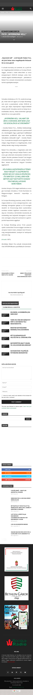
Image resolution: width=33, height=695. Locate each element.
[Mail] (12, 672)
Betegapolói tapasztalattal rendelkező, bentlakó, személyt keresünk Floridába (21, 507)
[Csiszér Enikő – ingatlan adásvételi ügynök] (6, 492)
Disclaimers (17, 678)
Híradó (4, 239)
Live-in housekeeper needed (19, 524)
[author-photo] (16, 290)
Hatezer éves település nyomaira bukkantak (19, 352)
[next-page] (5, 359)
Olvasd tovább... (11, 662)
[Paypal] (16, 672)
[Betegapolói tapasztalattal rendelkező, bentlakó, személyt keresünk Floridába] (6, 508)
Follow (28, 473)
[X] (20, 672)
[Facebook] (7, 672)
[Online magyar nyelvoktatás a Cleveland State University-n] (6, 534)
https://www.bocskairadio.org (16, 294)
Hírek (7, 12)
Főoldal (2, 12)
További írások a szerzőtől (11, 307)
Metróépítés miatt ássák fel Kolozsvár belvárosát (20, 344)
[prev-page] (3, 359)
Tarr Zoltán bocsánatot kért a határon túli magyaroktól (20, 322)
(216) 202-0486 (17, 685)
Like (29, 469)
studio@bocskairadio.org (18, 687)
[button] (2, 9)
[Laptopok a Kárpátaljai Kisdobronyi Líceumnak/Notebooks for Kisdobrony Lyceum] (6, 516)
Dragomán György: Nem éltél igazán (8, 274)
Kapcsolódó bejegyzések (10, 303)
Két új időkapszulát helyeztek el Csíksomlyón (20, 336)
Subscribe (27, 479)
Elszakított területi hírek (15, 12)
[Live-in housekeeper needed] (6, 526)
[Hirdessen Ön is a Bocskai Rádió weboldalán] (6, 500)
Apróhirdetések (7, 486)
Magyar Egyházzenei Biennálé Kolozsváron (19, 329)
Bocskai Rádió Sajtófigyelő (9, 36)
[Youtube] (25, 672)
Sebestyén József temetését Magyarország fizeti (24, 274)
